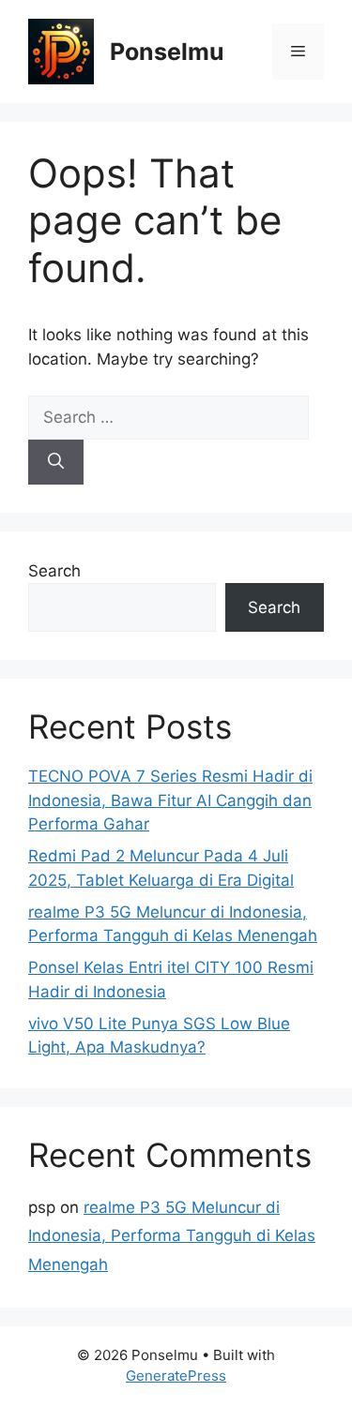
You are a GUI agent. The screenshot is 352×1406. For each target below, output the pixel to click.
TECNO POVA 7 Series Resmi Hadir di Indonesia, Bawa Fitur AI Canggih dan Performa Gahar (170, 800)
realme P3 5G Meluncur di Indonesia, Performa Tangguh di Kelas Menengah (171, 1236)
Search (54, 570)
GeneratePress (176, 1375)
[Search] (56, 462)
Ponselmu (167, 51)
